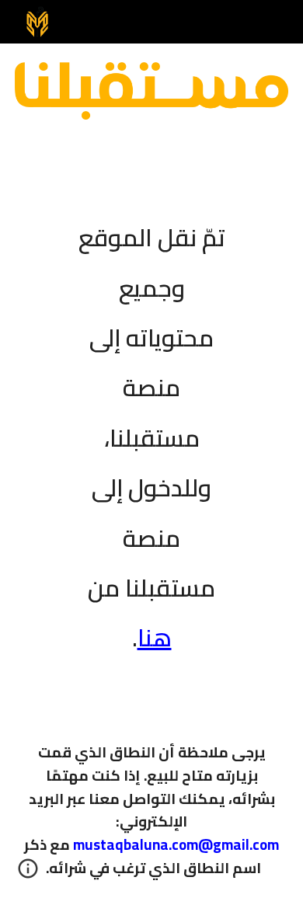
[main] (151, 427)
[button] (28, 874)
